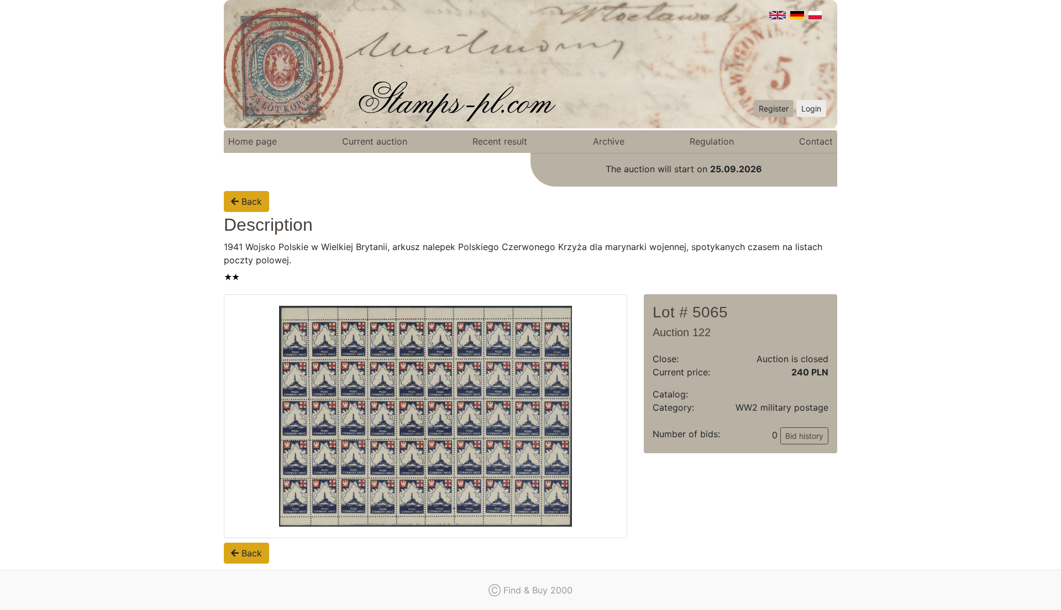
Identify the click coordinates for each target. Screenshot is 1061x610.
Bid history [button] (804, 436)
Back (250, 201)
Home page (252, 141)
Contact (816, 141)
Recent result (499, 141)
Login (811, 108)
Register (774, 108)
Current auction (374, 141)
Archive (608, 141)
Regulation (712, 141)
